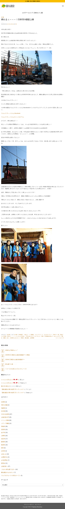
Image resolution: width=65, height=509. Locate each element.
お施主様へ (4, 466)
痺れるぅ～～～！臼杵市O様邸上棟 (17, 19)
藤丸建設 (27, 338)
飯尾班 (3, 441)
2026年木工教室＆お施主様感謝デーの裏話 (17, 355)
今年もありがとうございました (33, 336)
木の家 (15, 334)
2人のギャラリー (48, 334)
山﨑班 (3, 435)
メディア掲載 (5, 423)
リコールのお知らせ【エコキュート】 (16, 368)
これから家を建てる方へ (8, 469)
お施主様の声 (5, 417)
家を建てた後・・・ (11, 364)
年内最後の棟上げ (48, 336)
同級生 (22, 338)
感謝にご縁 (5, 338)
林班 (2, 448)
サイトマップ (38, 504)
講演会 (3, 463)
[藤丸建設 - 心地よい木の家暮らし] (9, 6)
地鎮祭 (3, 408)
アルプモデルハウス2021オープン (11, 475)
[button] (63, 6)
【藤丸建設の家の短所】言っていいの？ (12, 389)
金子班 (3, 432)
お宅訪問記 (4, 460)
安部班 (3, 429)
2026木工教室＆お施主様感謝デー (15, 359)
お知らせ (3, 454)
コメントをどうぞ (60, 338)
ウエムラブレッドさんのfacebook (10, 113)
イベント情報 (5, 420)
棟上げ (26, 334)
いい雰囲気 (31, 334)
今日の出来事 (5, 414)
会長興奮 (32, 338)
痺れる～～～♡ (11, 336)
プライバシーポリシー (29, 504)
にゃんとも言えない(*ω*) (9, 379)
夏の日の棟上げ (5, 386)
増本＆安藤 (4, 405)
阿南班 (3, 426)
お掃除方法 (4, 457)
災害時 (3, 402)
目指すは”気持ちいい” (11, 350)
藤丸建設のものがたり (7, 472)
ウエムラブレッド (39, 334)
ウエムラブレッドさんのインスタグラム (12, 117)
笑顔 (42, 336)
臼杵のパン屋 (56, 334)
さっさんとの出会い (20, 336)
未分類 (2, 17)
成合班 (3, 438)
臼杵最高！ (21, 334)
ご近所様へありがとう (14, 338)
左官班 (3, 451)
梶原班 (3, 445)
